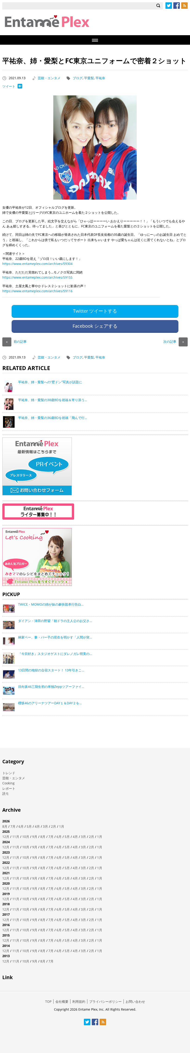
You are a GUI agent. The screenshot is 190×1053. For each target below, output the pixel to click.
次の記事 (173, 341)
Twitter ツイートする (95, 311)
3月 (45, 826)
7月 (13, 826)
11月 (15, 836)
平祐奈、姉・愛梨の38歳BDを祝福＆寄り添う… (52, 400)
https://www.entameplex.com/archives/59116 (37, 291)
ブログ (77, 78)
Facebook (176, 5)
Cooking (8, 783)
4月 (37, 826)
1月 (61, 826)
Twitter (168, 5)
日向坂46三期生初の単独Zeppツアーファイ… (51, 686)
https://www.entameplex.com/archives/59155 (37, 277)
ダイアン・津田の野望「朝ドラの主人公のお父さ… (55, 621)
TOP (48, 1001)
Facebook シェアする (95, 326)
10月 (25, 836)
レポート (8, 788)
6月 (21, 826)
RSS (184, 5)
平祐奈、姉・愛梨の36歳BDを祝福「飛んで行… (52, 417)
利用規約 (78, 1001)
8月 (4, 826)
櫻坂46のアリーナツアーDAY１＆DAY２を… (50, 703)
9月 (34, 836)
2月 (53, 826)
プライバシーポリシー (105, 1001)
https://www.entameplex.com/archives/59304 (37, 263)
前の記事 (16, 341)
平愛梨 (89, 78)
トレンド (8, 773)
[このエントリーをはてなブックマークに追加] (20, 87)
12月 (5, 836)
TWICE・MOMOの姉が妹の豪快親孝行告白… (51, 604)
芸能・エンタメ (49, 78)
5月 (29, 826)
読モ (5, 793)
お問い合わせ (135, 1001)
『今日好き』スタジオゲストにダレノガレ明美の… (55, 653)
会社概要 (61, 1001)
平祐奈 (100, 78)
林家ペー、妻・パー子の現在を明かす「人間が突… (55, 637)
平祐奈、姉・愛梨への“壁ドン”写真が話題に (50, 382)
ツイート (8, 86)
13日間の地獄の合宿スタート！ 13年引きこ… (51, 670)
